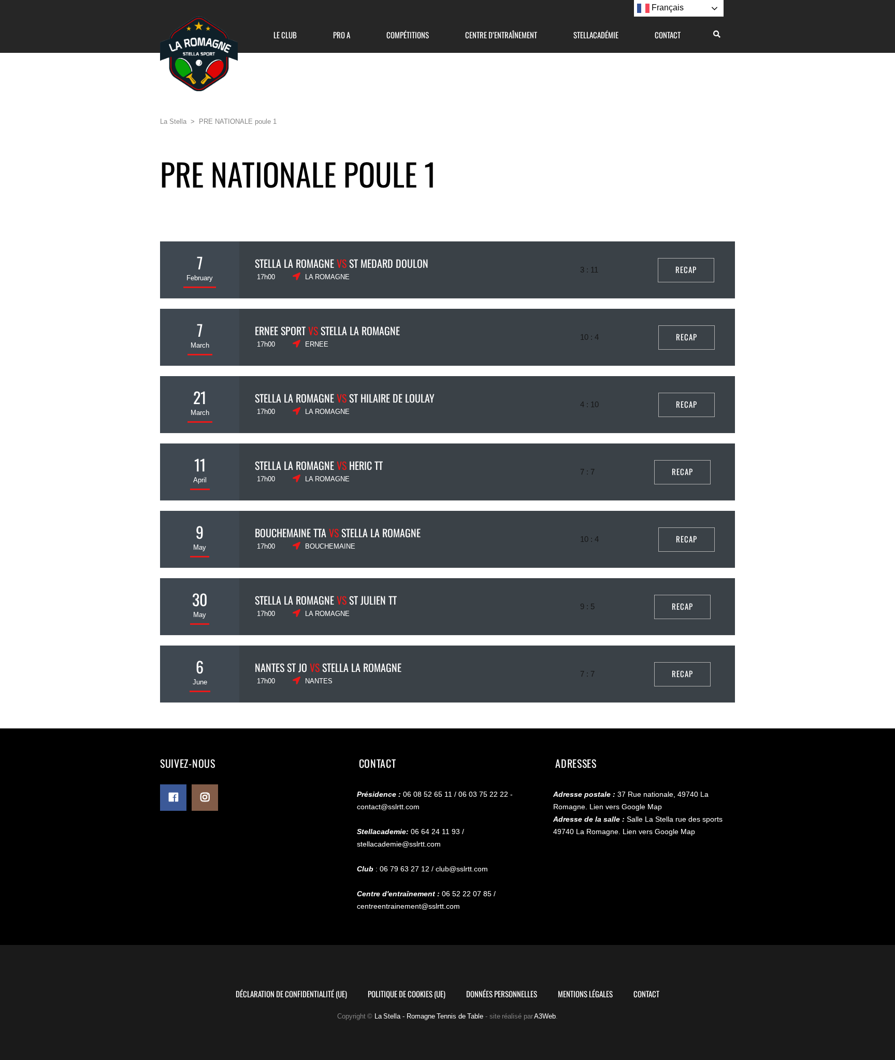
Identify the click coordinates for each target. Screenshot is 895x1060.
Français (666, 7)
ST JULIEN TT (373, 600)
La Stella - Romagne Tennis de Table (429, 1016)
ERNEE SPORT (280, 330)
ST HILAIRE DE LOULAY (392, 398)
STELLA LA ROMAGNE (294, 263)
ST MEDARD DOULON (388, 263)
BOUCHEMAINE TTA (290, 532)
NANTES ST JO (281, 667)
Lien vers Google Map (625, 807)
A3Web (545, 1016)
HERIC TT (366, 465)
